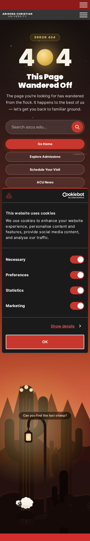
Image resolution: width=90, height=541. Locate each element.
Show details (62, 326)
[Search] (77, 127)
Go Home (45, 144)
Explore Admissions (45, 157)
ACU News (45, 182)
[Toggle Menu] (84, 4)
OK (45, 341)
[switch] (77, 275)
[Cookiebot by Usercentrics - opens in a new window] (63, 195)
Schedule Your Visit (45, 169)
